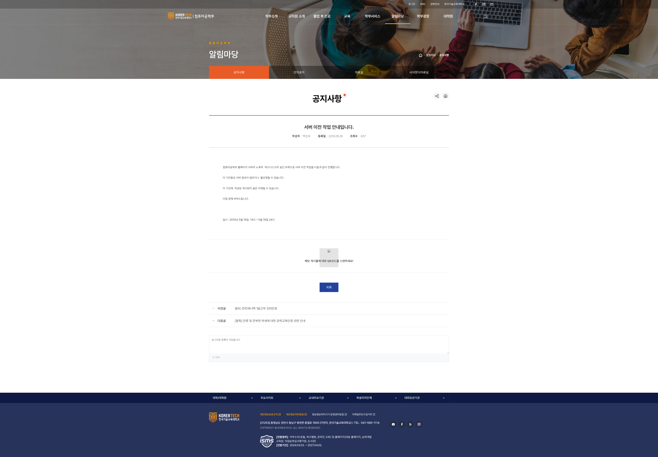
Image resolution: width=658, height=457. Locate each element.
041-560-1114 (370, 422)
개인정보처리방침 (295, 414)
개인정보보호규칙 (269, 414)
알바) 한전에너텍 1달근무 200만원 (256, 308)
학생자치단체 (364, 398)
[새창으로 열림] (476, 4)
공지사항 (444, 55)
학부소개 (271, 16)
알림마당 (398, 16)
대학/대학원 (220, 398)
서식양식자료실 (419, 72)
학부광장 (423, 16)
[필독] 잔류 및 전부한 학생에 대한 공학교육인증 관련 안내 (270, 321)
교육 (347, 16)
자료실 (359, 72)
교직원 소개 (297, 16)
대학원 (448, 16)
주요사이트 (267, 398)
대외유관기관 (412, 398)
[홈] (420, 55)
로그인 (412, 4)
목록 (329, 287)
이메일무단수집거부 (362, 414)
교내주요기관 (316, 398)
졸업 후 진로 (322, 16)
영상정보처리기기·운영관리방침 (328, 414)
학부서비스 (372, 16)
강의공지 (299, 72)
